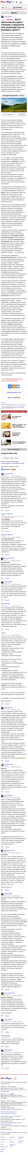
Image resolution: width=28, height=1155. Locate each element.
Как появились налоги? (16, 417)
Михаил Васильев (9, 558)
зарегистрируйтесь (6, 463)
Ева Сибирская (5, 603)
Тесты (2, 1144)
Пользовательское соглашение (8, 1113)
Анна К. (3, 632)
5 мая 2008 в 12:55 (5, 766)
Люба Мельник (5, 1035)
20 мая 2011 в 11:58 (5, 537)
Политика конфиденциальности (9, 1111)
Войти (20, 3)
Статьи (2, 1141)
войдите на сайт (19, 463)
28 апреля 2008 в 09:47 (6, 1021)
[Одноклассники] (18, 19)
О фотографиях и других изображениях (11, 1116)
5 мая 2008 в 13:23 (5, 797)
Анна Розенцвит (8, 473)
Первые (12, 458)
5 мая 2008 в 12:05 (5, 895)
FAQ (10, 1139)
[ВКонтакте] (16, 19)
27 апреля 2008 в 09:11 (6, 1038)
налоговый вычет (12, 380)
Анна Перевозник (9, 993)
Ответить (7, 510)
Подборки (3, 1139)
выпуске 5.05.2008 (19, 407)
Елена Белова (8, 581)
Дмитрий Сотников (9, 850)
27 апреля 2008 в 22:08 (6, 995)
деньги (3, 380)
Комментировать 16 (14, 392)
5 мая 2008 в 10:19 (5, 852)
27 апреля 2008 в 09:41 (6, 1052)
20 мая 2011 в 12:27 (5, 476)
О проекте (12, 1137)
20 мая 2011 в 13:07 (5, 516)
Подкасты (3, 1149)
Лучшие (17, 458)
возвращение (9, 379)
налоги (20, 379)
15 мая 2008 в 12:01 (5, 606)
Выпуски (3, 1137)
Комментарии (4, 1146)
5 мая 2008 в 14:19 (5, 560)
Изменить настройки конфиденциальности (11, 1132)
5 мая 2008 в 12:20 (5, 709)
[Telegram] (20, 19)
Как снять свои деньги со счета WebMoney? (19, 442)
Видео (2, 1151)
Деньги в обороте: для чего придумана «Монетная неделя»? (19, 426)
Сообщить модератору (16, 476)
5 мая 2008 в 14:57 (5, 584)
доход (16, 379)
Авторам (11, 1141)
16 (4, 19)
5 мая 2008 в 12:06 (5, 635)
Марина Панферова (7, 514)
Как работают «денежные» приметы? (16, 434)
